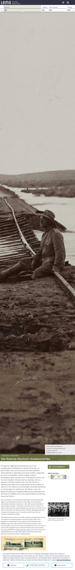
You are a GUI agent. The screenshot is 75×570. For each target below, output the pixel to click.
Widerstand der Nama (23, 530)
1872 (58, 477)
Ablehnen (13, 565)
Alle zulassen (62, 565)
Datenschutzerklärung (64, 560)
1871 (53, 477)
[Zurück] (1, 8)
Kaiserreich (5, 456)
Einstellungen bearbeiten (37, 565)
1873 (63, 477)
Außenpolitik (14, 456)
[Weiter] (73, 8)
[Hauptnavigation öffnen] (63, 2)
